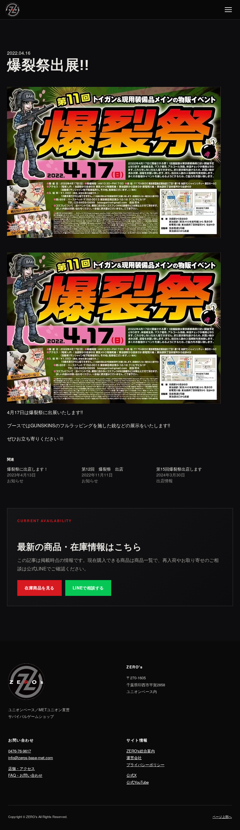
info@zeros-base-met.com (30, 757)
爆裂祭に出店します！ (27, 469)
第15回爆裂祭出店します (179, 469)
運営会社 (134, 757)
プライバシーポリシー (145, 764)
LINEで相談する (88, 588)
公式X (131, 775)
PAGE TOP (229, 800)
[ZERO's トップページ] (12, 9)
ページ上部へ (222, 816)
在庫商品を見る (39, 588)
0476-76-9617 (19, 751)
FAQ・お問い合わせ (25, 775)
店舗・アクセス (21, 768)
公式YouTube (137, 782)
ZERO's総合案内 (140, 751)
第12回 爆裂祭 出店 (102, 469)
